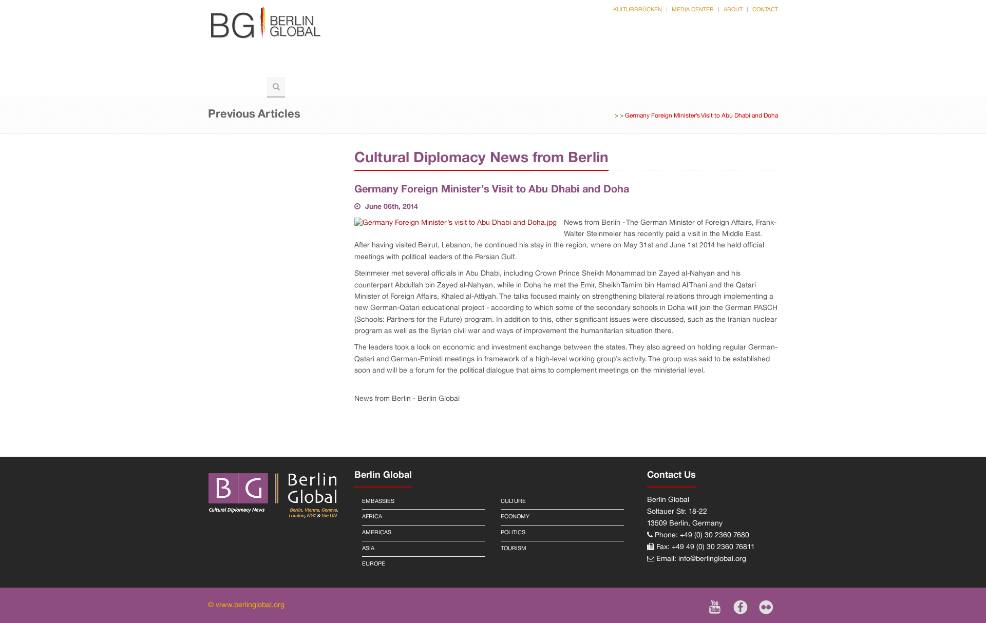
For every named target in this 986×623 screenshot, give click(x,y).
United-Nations (510, 66)
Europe (373, 564)
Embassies (378, 501)
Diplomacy (431, 66)
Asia (368, 548)
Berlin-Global (246, 66)
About (733, 9)
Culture (644, 66)
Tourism (235, 86)
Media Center (693, 9)
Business (584, 66)
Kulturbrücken (637, 9)
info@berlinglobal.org (712, 559)
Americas (376, 532)
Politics (317, 66)
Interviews (708, 66)
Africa (372, 516)
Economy (515, 516)
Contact (765, 9)
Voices (372, 66)
